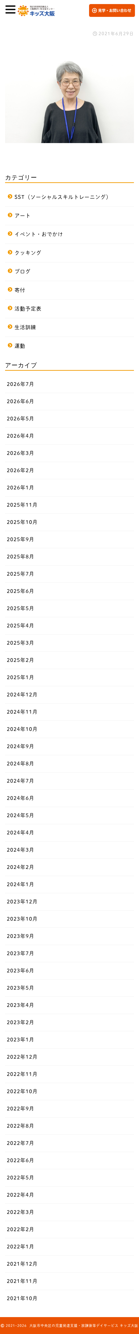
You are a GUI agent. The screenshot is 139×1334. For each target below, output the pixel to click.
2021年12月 (22, 1263)
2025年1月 (20, 677)
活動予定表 (28, 308)
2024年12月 (22, 694)
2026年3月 (20, 453)
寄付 (20, 290)
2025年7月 (20, 573)
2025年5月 (20, 608)
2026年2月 (20, 470)
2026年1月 (20, 487)
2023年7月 (20, 953)
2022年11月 (22, 1074)
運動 (20, 345)
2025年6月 (20, 591)
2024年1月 (20, 884)
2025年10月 (22, 522)
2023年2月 (20, 1022)
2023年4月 (20, 1005)
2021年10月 (22, 1298)
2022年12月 (22, 1056)
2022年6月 (20, 1160)
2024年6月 (20, 798)
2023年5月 (20, 987)
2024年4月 (20, 832)
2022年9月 (20, 1108)
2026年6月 (20, 401)
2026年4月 (20, 435)
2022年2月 (20, 1229)
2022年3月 (20, 1212)
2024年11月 (22, 711)
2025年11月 (22, 504)
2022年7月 (20, 1143)
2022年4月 (20, 1194)
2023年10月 (22, 918)
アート (23, 215)
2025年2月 (20, 660)
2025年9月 (20, 539)
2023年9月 (20, 936)
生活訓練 (25, 327)
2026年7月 (20, 384)
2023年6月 (20, 970)
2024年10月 (22, 729)
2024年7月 (20, 780)
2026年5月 (20, 418)
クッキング (28, 252)
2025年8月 (20, 556)
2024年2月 (20, 867)
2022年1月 (20, 1246)
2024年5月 (20, 815)
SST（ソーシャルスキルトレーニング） (63, 197)
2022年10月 (22, 1091)
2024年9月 (20, 746)
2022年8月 (20, 1125)
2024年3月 (20, 849)
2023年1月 (20, 1039)
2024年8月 (20, 763)
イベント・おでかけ (39, 234)
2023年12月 (22, 901)
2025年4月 (20, 625)
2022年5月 (20, 1177)
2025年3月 (20, 642)
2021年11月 (22, 1281)
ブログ (23, 271)
